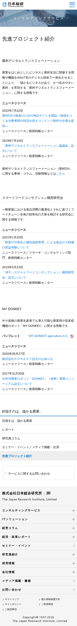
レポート (8, 429)
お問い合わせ (11, 589)
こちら (60, 173)
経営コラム (10, 528)
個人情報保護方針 (50, 599)
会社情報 (8, 572)
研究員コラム (11, 438)
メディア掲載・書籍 (16, 580)
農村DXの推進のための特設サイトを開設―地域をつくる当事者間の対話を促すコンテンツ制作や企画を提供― (38, 121)
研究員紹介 (10, 554)
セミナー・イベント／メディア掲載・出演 (30, 447)
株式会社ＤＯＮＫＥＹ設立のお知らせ (27, 359)
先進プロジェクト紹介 (17, 456)
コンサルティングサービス (21, 510)
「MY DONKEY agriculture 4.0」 (48, 336)
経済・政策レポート (16, 536)
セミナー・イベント (16, 545)
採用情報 (8, 563)
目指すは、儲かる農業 (17, 420)
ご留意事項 (11, 609)
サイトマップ (12, 599)
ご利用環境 (47, 604)
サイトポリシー (13, 604)
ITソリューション (15, 519)
